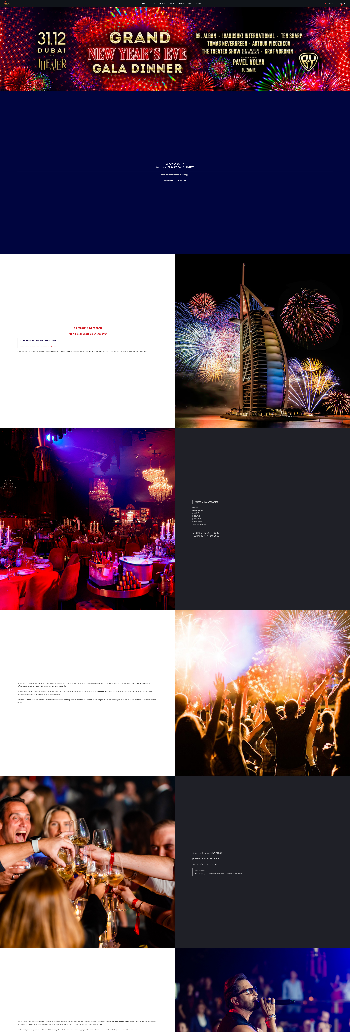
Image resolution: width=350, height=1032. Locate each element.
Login (344, 4)
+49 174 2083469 (168, 180)
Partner (181, 3)
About (190, 3)
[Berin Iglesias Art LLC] (1, 2)
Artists (162, 3)
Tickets (152, 3)
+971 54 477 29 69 (181, 180)
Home (144, 3)
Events (171, 3)
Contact (199, 3)
